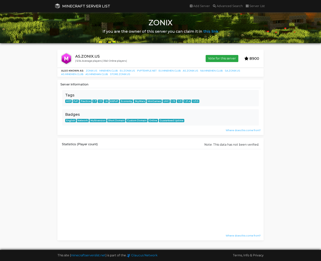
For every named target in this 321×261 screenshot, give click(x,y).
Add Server (201, 6)
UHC (166, 101)
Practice (86, 101)
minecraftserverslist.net (88, 255)
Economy (126, 101)
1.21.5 (195, 101)
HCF (68, 101)
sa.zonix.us (232, 70)
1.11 (100, 101)
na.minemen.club (211, 70)
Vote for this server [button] (222, 58)
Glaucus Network (144, 255)
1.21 (180, 101)
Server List (257, 6)
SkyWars (140, 101)
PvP (75, 101)
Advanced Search (229, 6)
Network (82, 120)
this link (210, 31)
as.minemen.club (72, 74)
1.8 (106, 101)
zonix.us (91, 70)
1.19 (173, 101)
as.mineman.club (96, 74)
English (70, 120)
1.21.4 (187, 101)
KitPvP (114, 101)
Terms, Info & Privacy (248, 255)
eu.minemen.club (170, 70)
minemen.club (108, 70)
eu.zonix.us (127, 70)
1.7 (94, 101)
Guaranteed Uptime (171, 120)
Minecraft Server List (85, 6)
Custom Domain (137, 120)
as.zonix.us (190, 70)
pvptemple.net (147, 70)
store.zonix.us (120, 74)
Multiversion (98, 120)
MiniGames (154, 101)
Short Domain (116, 120)
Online (153, 120)
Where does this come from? (243, 130)
